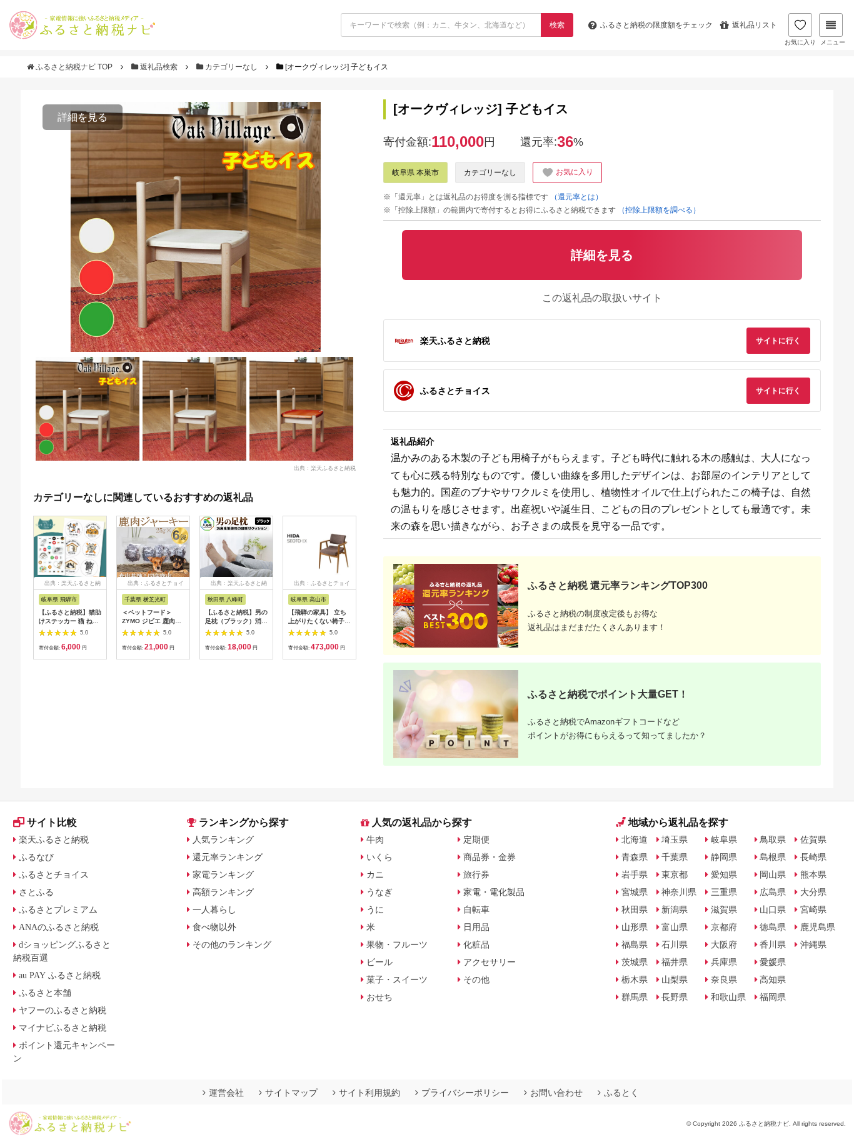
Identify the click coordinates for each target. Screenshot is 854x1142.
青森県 (634, 857)
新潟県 (674, 909)
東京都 (674, 874)
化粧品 (476, 944)
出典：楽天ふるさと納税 (325, 467)
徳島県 (773, 927)
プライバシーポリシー (465, 1093)
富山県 (674, 927)
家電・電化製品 (494, 892)
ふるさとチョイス (54, 874)
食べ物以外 (214, 927)
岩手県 (634, 874)
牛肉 (375, 839)
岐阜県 (724, 839)
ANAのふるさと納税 (59, 927)
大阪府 (724, 944)
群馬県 (634, 997)
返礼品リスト (754, 25)
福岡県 (773, 997)
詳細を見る (83, 117)
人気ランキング (223, 839)
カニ (375, 874)
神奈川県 (678, 892)
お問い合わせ (556, 1093)
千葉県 (674, 857)
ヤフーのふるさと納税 (62, 1010)
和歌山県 (728, 997)
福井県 (674, 962)
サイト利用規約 (369, 1093)
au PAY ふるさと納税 (60, 975)
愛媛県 (773, 962)
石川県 (674, 944)
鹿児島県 (817, 927)
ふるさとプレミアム (58, 909)
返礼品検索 (158, 67)
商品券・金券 (489, 857)
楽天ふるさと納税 (54, 839)
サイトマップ (291, 1093)
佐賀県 (813, 839)
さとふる (36, 892)
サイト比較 (52, 822)
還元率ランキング (228, 857)
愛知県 (724, 874)
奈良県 (724, 979)
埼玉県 (674, 839)
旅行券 (476, 874)
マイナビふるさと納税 (62, 1027)
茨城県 (634, 962)
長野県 (674, 997)
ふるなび (36, 857)
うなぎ (379, 892)
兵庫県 (724, 962)
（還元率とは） (576, 197)
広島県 (773, 892)
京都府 (724, 927)
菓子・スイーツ (397, 979)
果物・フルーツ (397, 944)
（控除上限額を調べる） (659, 210)
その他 (476, 979)
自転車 (476, 909)
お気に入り (800, 42)
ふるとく (621, 1093)
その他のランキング (232, 944)
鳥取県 (773, 839)
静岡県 (724, 857)
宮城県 (634, 892)
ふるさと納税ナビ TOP (74, 67)
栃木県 (634, 979)
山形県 (634, 927)
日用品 (476, 927)
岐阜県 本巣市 (415, 172)
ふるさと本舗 (45, 992)
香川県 (773, 944)
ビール (379, 962)
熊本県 (813, 874)
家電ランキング (223, 874)
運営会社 (226, 1093)
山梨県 (674, 979)
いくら (379, 857)
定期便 (476, 839)
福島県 (634, 944)
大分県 (813, 892)
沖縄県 (813, 944)
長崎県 (813, 857)
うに (375, 909)
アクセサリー (489, 962)
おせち (379, 997)
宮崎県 (813, 909)
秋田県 (634, 909)
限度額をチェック (656, 25)
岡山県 (773, 874)
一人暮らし (214, 909)
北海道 (634, 839)
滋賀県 (724, 909)
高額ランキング (223, 892)
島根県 (773, 857)
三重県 (724, 892)
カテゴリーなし (231, 67)
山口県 (773, 909)
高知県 (773, 979)
